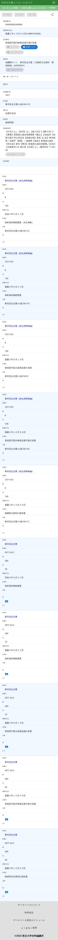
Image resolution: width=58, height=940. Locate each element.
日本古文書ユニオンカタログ (34, 8)
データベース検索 (10, 8)
